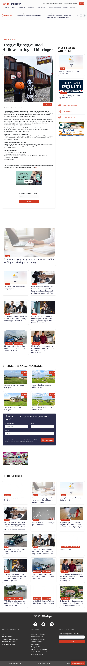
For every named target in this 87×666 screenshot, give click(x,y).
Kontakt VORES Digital (9, 642)
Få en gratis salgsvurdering (39, 649)
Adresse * (7, 430)
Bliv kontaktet (47, 440)
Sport (65, 8)
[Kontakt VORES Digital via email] (52, 624)
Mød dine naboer (54, 8)
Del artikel (46, 104)
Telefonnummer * (10, 423)
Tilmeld (82, 4)
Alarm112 (6, 8)
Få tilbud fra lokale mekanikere (40, 652)
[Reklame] (29, 178)
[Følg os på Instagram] (43, 624)
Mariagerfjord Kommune (38, 647)
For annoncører (6, 636)
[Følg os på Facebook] (35, 624)
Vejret (72, 8)
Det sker (31, 8)
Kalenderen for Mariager (38, 639)
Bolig (14, 8)
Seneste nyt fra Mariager (38, 634)
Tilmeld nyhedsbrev (78, 663)
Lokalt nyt (41, 8)
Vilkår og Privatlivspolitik (10, 639)
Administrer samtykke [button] (8, 644)
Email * (33, 423)
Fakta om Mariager (36, 642)
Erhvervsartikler (35, 644)
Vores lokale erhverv (37, 636)
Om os (4, 634)
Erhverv (22, 8)
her (36, 167)
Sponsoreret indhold (37, 654)
